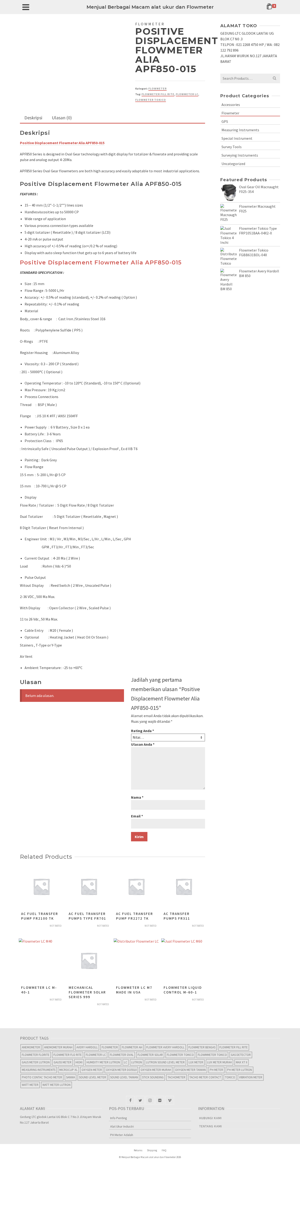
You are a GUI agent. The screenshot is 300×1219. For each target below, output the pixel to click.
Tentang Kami (210, 1126)
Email (137, 816)
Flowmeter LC (187, 94)
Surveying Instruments (239, 155)
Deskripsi (33, 117)
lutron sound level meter (165, 1062)
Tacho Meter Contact (205, 1077)
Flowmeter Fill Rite (158, 94)
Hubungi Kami (210, 1118)
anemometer (31, 1047)
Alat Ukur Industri (122, 1126)
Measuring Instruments (240, 130)
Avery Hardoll (87, 1047)
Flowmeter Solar (150, 1055)
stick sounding (153, 1077)
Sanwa (70, 1077)
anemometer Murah (58, 1047)
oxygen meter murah (156, 1070)
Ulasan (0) (62, 117)
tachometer (176, 1077)
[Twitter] (140, 1100)
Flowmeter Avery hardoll (165, 1047)
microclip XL (68, 1070)
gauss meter (62, 1062)
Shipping (152, 1150)
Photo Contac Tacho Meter (42, 1077)
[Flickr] (159, 1100)
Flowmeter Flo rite (67, 1055)
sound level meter (92, 1077)
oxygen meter (92, 1070)
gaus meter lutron (36, 1062)
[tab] (33, 118)
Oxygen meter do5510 (121, 1070)
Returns (138, 1150)
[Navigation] (26, 7)
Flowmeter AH (132, 1047)
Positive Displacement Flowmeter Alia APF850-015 (101, 262)
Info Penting (118, 1118)
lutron (136, 1062)
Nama (137, 797)
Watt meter (30, 1085)
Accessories (230, 104)
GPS (224, 121)
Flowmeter (157, 88)
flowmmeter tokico (212, 1055)
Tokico (230, 1077)
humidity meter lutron (103, 1062)
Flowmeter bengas (201, 1047)
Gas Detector (241, 1055)
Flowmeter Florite (35, 1055)
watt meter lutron (56, 1085)
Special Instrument (236, 138)
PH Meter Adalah (121, 1135)
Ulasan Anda (142, 744)
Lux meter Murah (219, 1062)
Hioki (78, 1062)
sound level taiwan (124, 1077)
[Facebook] (130, 1100)
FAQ (164, 1150)
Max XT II (241, 1062)
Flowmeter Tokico (150, 100)
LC (125, 1062)
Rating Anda (142, 730)
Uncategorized (233, 163)
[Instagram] (150, 1100)
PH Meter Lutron (239, 1070)
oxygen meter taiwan (190, 1070)
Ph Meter (216, 1070)
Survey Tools (231, 146)
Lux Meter (196, 1062)
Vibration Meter (250, 1077)
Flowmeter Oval (122, 1055)
